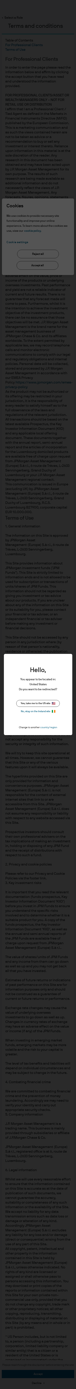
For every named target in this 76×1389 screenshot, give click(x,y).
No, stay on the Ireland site (35, 711)
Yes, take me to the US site (35, 703)
